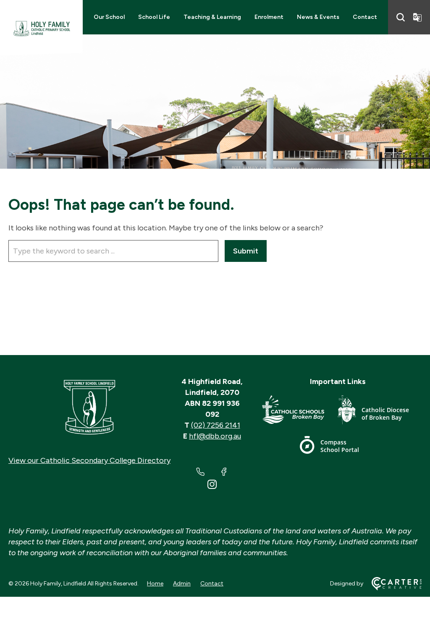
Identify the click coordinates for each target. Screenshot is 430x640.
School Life (154, 17)
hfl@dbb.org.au (215, 436)
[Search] (400, 17)
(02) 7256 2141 (215, 425)
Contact (365, 17)
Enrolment (268, 17)
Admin (182, 583)
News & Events (318, 17)
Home (155, 583)
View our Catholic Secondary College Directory (89, 460)
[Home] (89, 407)
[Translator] (417, 17)
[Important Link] (300, 411)
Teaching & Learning (212, 17)
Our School (109, 17)
